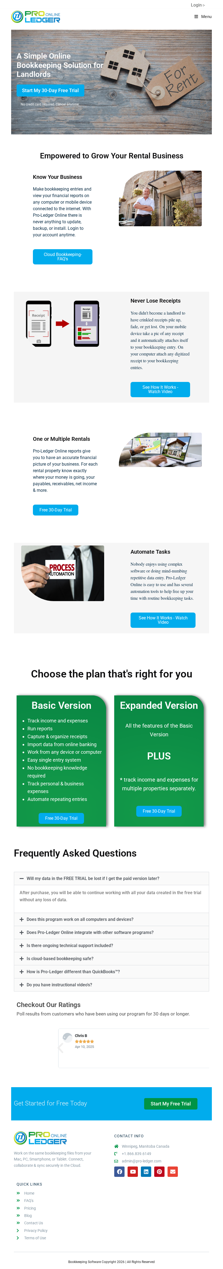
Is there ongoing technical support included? (70, 945)
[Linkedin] (146, 1171)
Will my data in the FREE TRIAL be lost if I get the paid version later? (93, 878)
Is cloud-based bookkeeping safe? (60, 958)
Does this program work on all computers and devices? (80, 919)
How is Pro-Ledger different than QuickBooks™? (73, 971)
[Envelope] (173, 1171)
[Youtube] (133, 1171)
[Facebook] (119, 1171)
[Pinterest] (159, 1171)
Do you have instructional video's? (59, 984)
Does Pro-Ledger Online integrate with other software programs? (90, 932)
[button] (111, 878)
